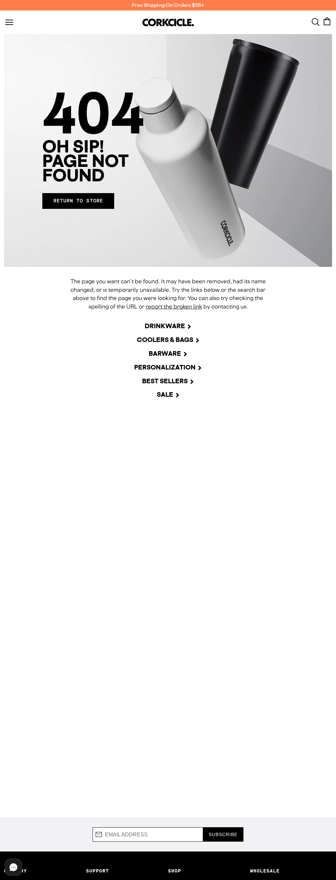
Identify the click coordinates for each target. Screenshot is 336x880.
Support (97, 871)
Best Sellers (165, 381)
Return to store (78, 201)
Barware (165, 353)
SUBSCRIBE (223, 834)
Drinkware (165, 326)
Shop (174, 871)
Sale (165, 394)
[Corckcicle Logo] (168, 22)
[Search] (316, 21)
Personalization (165, 367)
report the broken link (174, 306)
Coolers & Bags (165, 340)
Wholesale (265, 871)
